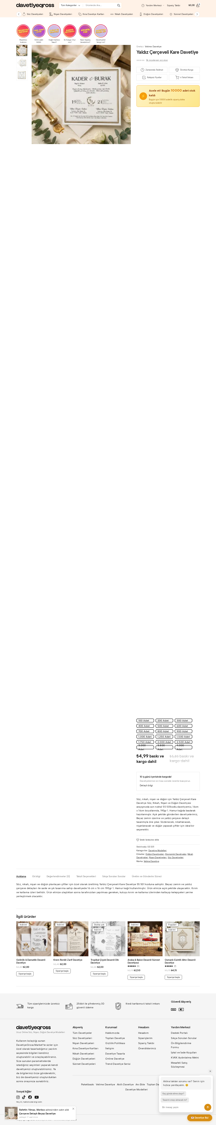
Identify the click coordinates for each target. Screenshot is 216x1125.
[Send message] (207, 1107)
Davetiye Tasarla (115, 1053)
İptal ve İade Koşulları (184, 1052)
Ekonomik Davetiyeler (175, 854)
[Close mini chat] (210, 1071)
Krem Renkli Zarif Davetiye (67, 959)
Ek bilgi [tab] (36, 876)
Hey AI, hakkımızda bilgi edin (29, 1102)
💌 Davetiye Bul (199, 1117)
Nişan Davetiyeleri (158, 857)
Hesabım (143, 1032)
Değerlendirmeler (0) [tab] (58, 876)
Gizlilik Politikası (115, 1043)
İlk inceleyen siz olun (157, 60)
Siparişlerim (145, 1038)
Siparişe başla (99, 974)
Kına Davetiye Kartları (85, 1048)
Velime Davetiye (153, 46)
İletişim (109, 1048)
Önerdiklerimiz (147, 1048)
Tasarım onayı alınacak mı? (175, 1100)
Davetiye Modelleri (157, 850)
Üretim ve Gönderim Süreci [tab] (147, 876)
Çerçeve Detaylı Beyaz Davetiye (37, 1113)
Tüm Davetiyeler (82, 1032)
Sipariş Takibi (146, 1043)
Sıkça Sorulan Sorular (184, 1038)
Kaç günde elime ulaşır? (173, 1093)
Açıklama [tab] (21, 876)
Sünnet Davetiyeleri (84, 1063)
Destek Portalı (179, 1032)
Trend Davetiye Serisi (117, 1063)
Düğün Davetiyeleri (155, 854)
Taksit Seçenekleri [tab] (86, 876)
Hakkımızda (112, 1032)
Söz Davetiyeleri (176, 857)
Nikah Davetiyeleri (83, 1053)
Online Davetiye (114, 1058)
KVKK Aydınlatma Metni (185, 1057)
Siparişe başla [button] (25, 974)
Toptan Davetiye (115, 1038)
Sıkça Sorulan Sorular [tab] (114, 876)
